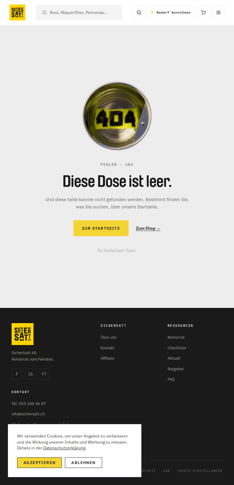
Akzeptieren (39, 462)
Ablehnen (83, 462)
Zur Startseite (101, 228)
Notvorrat (176, 337)
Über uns (108, 337)
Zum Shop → (148, 228)
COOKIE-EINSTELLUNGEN (199, 471)
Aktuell (174, 358)
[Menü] (218, 12)
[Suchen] (139, 12)
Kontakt (108, 348)
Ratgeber (176, 369)
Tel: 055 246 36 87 (29, 403)
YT (43, 374)
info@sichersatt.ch (28, 414)
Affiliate (107, 358)
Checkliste (177, 348)
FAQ (171, 379)
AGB (166, 471)
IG (30, 374)
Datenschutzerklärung (64, 448)
